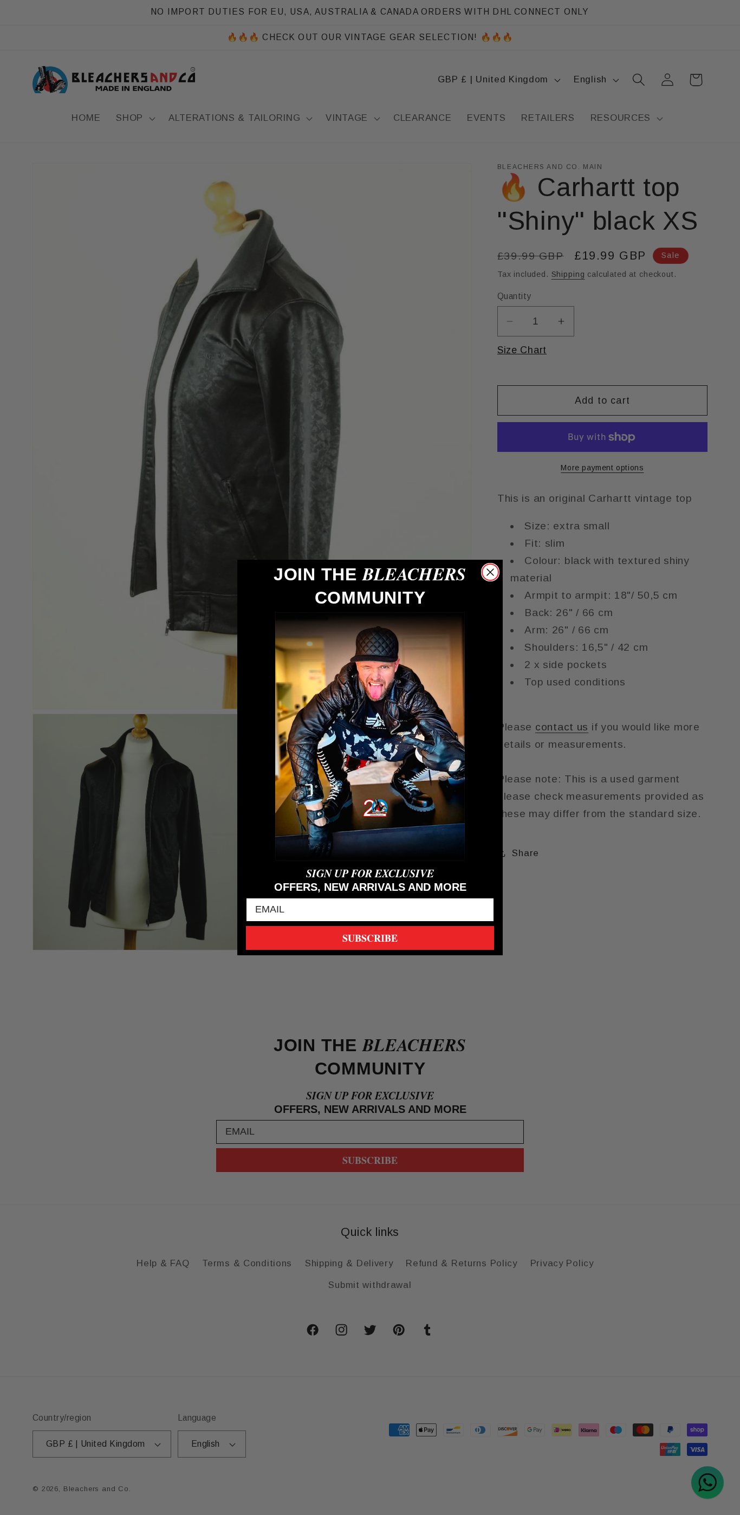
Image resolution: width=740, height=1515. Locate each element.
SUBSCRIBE (370, 938)
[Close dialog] (490, 572)
